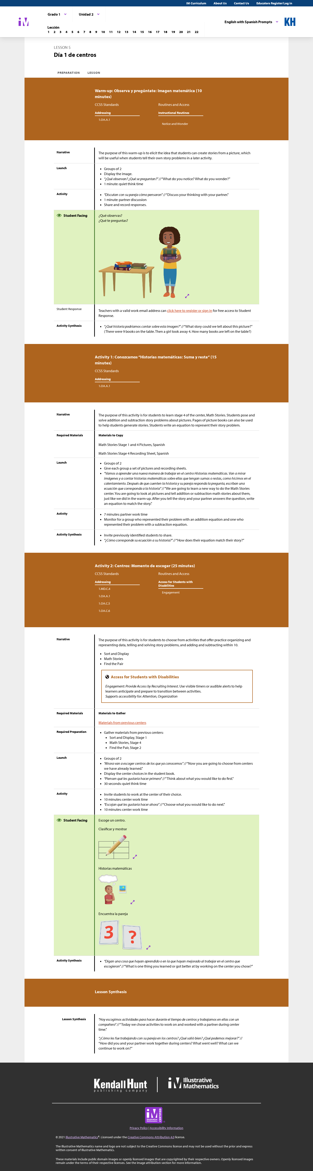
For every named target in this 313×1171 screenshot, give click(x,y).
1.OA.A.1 (104, 119)
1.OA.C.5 (104, 603)
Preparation (69, 73)
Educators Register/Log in (274, 3)
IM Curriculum (196, 3)
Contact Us (241, 3)
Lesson (94, 73)
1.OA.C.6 (104, 611)
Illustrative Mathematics (82, 1137)
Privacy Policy (139, 1128)
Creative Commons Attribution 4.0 (151, 1137)
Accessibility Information (166, 1128)
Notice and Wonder (175, 124)
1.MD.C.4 (104, 589)
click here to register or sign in (189, 310)
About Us (220, 3)
